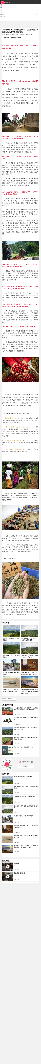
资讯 (13, 35)
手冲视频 (17, 863)
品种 (1, 7)
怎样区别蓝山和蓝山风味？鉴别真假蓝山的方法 (29, 673)
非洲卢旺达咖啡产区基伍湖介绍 (11, 639)
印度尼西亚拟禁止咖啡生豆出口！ (24, 747)
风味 (1, 11)
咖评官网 (8, 35)
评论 (17, 700)
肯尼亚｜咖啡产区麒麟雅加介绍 (11, 673)
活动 (1, 13)
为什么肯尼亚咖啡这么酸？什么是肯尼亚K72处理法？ (26, 728)
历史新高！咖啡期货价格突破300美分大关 (29, 656)
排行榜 (2, 14)
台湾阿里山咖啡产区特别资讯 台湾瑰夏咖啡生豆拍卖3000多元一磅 (29, 691)
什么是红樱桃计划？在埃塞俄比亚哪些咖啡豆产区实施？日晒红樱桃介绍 (26, 709)
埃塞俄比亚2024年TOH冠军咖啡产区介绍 (26, 718)
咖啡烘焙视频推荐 (19, 873)
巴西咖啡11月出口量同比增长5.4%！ (11, 656)
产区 (1, 9)
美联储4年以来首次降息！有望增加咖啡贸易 (29, 639)
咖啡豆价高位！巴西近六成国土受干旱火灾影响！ (11, 690)
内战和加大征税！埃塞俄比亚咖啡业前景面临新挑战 (26, 738)
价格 (1, 6)
